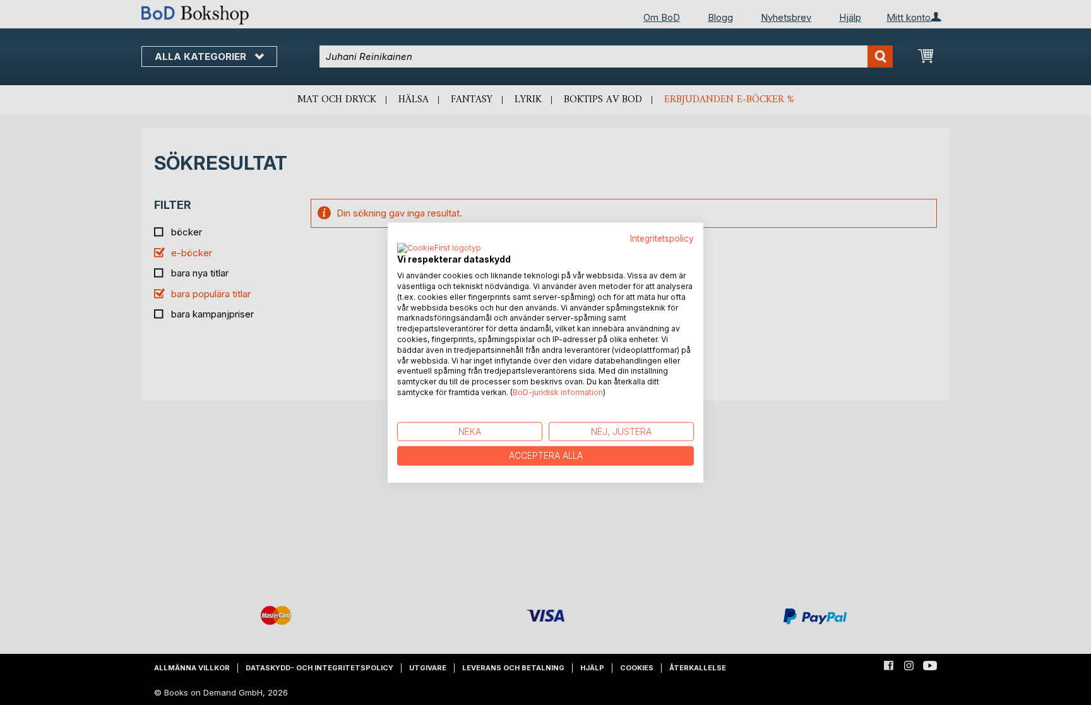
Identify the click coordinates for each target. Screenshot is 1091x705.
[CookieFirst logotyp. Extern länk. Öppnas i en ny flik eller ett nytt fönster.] (439, 248)
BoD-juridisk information (558, 392)
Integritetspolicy (662, 238)
